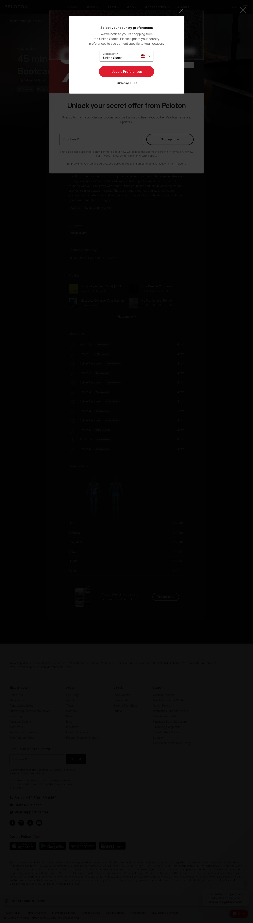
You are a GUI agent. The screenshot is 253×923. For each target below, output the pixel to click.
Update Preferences (126, 72)
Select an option (110, 54)
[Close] (126, 11)
